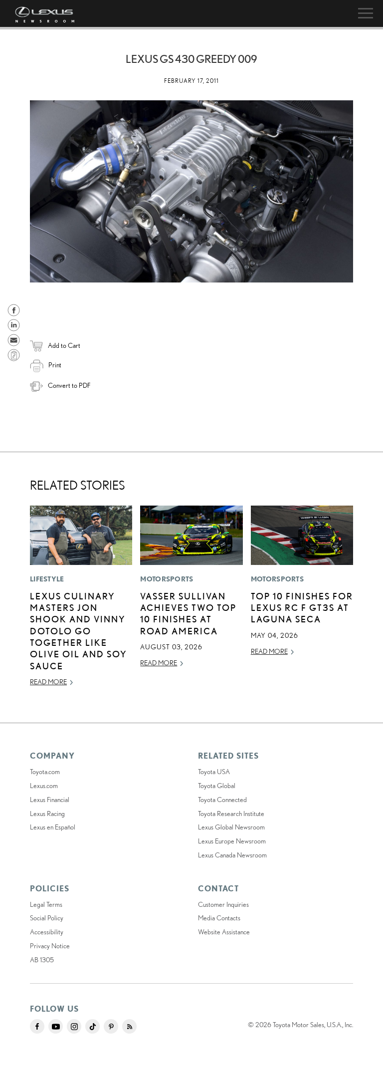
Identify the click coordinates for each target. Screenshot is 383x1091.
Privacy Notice (50, 946)
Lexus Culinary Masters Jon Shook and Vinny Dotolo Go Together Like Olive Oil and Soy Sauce (78, 631)
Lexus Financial (49, 800)
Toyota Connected (222, 800)
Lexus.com (44, 786)
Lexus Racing (47, 814)
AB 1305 (42, 960)
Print (54, 365)
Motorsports (166, 579)
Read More (48, 682)
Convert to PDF (69, 385)
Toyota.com (45, 772)
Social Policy (46, 918)
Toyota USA (214, 772)
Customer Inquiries (223, 904)
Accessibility (46, 932)
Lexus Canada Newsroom (232, 855)
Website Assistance (224, 932)
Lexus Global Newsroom (231, 827)
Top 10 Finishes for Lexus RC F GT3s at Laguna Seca (302, 607)
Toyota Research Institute (231, 814)
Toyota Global (216, 786)
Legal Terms (46, 904)
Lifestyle (47, 579)
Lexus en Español (52, 827)
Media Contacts (219, 918)
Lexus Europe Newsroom (232, 841)
